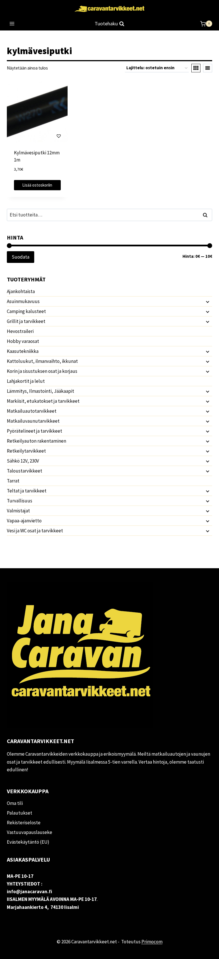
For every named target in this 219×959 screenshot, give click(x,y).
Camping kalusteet (26, 311)
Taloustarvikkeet (24, 471)
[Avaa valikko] (12, 23)
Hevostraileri (20, 331)
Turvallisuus (19, 501)
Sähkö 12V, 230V (23, 461)
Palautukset (19, 813)
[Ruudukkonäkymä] (195, 68)
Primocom (152, 941)
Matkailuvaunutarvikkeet (33, 421)
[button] (42, 136)
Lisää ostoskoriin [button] (37, 185)
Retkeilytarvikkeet (26, 451)
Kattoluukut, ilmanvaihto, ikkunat (42, 361)
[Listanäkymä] (207, 68)
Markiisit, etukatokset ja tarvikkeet (43, 401)
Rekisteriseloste (23, 822)
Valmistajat (18, 511)
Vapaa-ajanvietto (24, 521)
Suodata (20, 257)
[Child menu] (207, 302)
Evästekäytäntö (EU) (28, 842)
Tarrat (13, 481)
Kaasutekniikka (22, 351)
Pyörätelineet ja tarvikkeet (34, 431)
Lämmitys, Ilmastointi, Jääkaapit (40, 391)
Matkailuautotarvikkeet (31, 411)
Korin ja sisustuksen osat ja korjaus (42, 371)
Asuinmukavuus (23, 301)
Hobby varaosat (23, 341)
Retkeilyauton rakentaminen (36, 441)
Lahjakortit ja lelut (26, 381)
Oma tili (15, 803)
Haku (206, 215)
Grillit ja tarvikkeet (26, 321)
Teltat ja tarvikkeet (26, 491)
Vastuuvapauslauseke (29, 832)
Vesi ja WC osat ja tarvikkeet (35, 530)
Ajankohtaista (21, 291)
